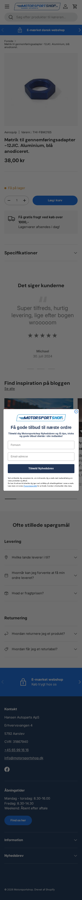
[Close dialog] (76, 411)
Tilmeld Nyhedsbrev (41, 468)
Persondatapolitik (30, 486)
